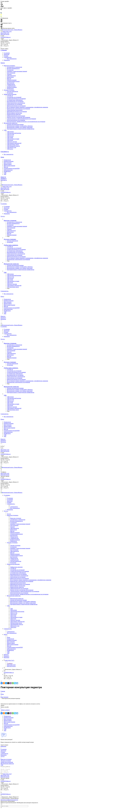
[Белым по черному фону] (1, 11)
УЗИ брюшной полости (13, 146)
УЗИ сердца (10, 136)
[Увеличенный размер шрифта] (2, 6)
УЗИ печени (10, 131)
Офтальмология (11, 75)
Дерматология (11, 84)
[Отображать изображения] (1, 19)
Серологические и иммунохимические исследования (21, 118)
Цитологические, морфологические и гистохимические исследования (26, 121)
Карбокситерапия (12, 87)
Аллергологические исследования (16, 98)
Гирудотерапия (11, 72)
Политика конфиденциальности (9, 799)
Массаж (9, 78)
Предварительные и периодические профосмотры (20, 128)
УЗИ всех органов (12, 141)
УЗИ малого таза (11, 147)
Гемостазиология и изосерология (16, 103)
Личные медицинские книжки (15, 124)
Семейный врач (11, 85)
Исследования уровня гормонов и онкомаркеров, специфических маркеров (27, 107)
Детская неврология (12, 91)
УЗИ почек (10, 140)
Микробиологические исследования (17, 111)
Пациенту (4, 178)
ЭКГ (5, 174)
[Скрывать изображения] (1, 21)
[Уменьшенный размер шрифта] (1, 2)
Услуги (3, 63)
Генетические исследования (14, 104)
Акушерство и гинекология (14, 67)
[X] (8, 683)
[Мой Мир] (6, 683)
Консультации (7, 162)
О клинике (4, 50)
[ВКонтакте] (2, 683)
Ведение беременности (13, 68)
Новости (3, 177)
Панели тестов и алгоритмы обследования (18, 117)
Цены (2, 157)
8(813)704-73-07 (7, 31)
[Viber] (10, 683)
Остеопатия (10, 70)
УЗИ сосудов (10, 134)
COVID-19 (10, 95)
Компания (3, 746)
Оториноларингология (13, 81)
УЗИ (5, 130)
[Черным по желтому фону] (1, 15)
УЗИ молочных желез (13, 144)
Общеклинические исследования (16, 116)
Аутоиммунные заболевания (15, 100)
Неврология (10, 77)
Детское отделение (9, 90)
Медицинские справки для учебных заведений (19, 127)
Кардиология (10, 82)
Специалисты (8, 57)
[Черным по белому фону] (1, 9)
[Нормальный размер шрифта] (2, 4)
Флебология (10, 88)
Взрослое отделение (9, 65)
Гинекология (7, 160)
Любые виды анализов (10, 94)
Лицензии (6, 54)
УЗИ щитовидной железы (14, 133)
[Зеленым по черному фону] (1, 16)
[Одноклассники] (4, 683)
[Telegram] (17, 683)
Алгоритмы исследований (14, 97)
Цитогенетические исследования (16, 120)
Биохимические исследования (15, 101)
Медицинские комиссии (10, 123)
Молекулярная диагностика (14, 113)
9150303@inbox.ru (6, 37)
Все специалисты (11, 58)
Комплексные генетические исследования (18, 108)
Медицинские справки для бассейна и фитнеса (20, 126)
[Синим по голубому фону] (1, 13)
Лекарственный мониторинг (15, 110)
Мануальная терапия (9, 165)
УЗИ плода (10, 149)
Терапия (9, 74)
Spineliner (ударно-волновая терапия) (17, 71)
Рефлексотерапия (11, 80)
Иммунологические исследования (16, 105)
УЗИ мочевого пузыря (13, 138)
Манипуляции (8, 164)
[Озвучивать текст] (2, 25)
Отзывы (6, 55)
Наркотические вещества (14, 114)
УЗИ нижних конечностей (14, 143)
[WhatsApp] (13, 683)
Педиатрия (10, 93)
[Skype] (15, 683)
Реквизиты (7, 60)
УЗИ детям (10, 137)
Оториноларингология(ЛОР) (12, 168)
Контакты (4, 180)
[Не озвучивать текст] (1, 27)
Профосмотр (7, 171)
